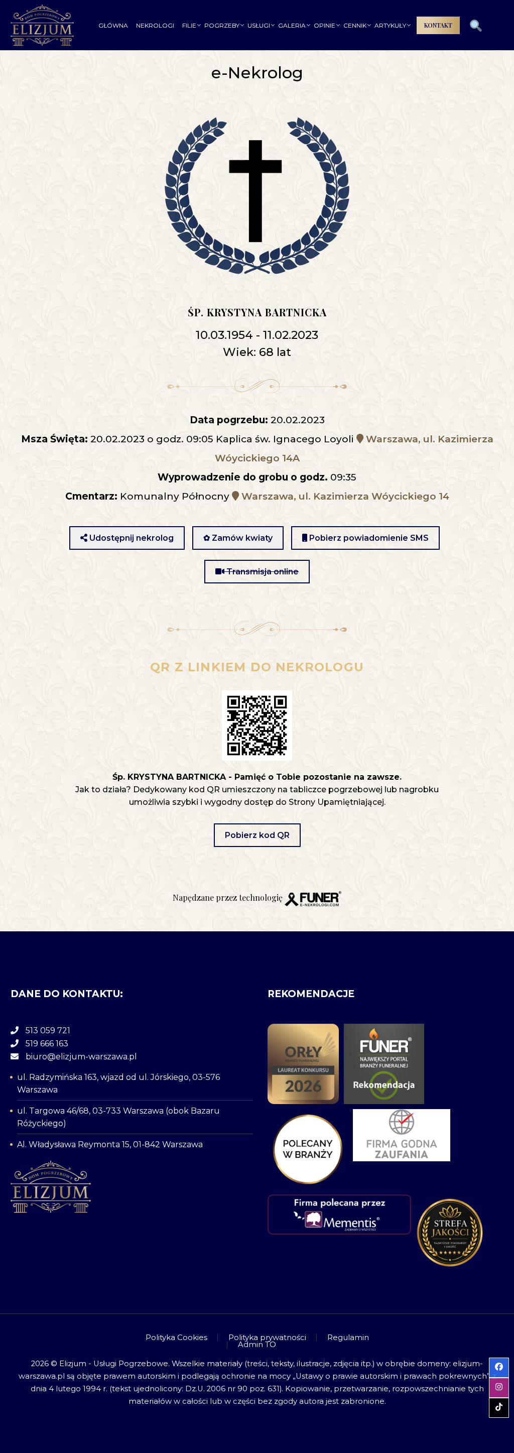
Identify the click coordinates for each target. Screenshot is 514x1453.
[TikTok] (500, 1342)
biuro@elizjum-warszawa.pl (81, 1056)
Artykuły (390, 25)
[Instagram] (487, 1342)
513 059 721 (48, 1030)
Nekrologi (155, 25)
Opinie (324, 25)
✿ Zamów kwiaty (238, 538)
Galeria (292, 25)
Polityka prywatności (267, 1338)
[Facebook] (474, 1342)
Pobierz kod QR (257, 835)
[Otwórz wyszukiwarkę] (475, 26)
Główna (113, 25)
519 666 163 (47, 1043)
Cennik (354, 25)
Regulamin (348, 1338)
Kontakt (438, 25)
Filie (189, 25)
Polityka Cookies (176, 1338)
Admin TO (257, 1345)
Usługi (258, 25)
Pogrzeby (221, 25)
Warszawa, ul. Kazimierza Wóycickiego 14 (344, 496)
